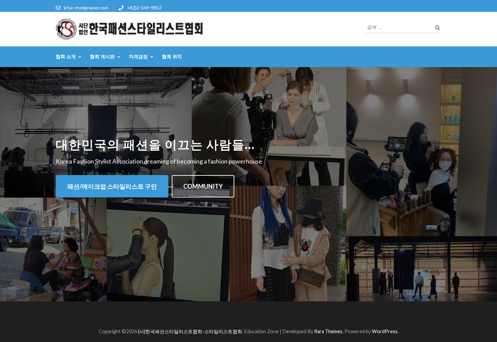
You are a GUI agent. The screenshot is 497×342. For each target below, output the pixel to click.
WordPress (385, 331)
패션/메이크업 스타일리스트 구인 (112, 186)
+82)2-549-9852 (144, 7)
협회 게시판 (102, 56)
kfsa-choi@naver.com (86, 7)
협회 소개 (66, 56)
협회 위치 (172, 56)
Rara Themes (328, 331)
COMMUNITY (203, 186)
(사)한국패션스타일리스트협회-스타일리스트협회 (190, 331)
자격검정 (138, 56)
